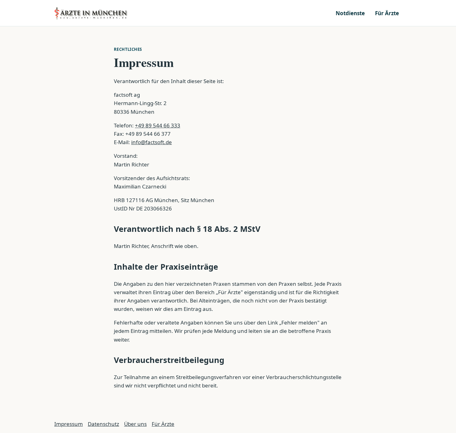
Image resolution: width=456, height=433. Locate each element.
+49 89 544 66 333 (157, 125)
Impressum (68, 423)
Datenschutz (103, 423)
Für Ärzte (387, 13)
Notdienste (350, 13)
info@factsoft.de (151, 142)
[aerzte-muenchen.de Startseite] (91, 13)
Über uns (135, 423)
